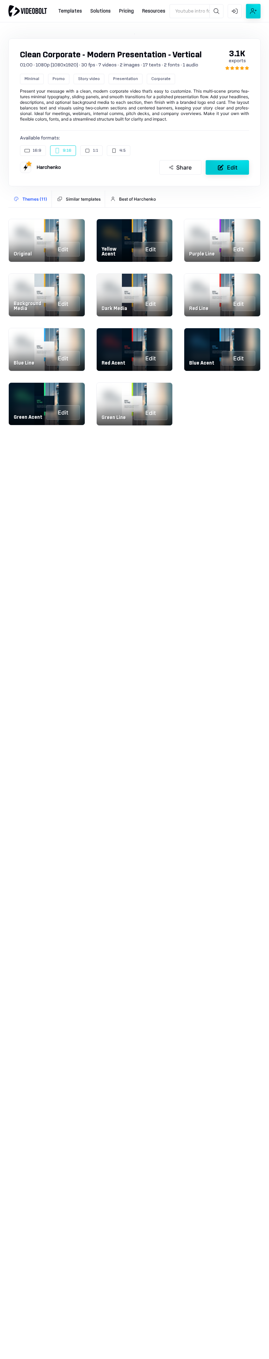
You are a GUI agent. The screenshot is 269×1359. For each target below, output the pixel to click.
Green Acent (28, 417)
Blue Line (24, 363)
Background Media (27, 306)
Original (23, 254)
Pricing (126, 11)
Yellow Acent (109, 252)
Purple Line (202, 254)
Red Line (198, 308)
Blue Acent (201, 363)
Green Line (114, 417)
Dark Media (114, 308)
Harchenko (49, 167)
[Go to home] (27, 10)
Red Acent (113, 363)
